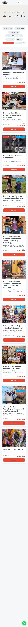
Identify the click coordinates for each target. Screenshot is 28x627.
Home (5, 12)
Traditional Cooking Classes (14, 35)
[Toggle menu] (24, 2)
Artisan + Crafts (8, 43)
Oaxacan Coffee (20, 28)
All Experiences (8, 28)
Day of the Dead (14, 32)
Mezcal (19, 39)
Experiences (12, 12)
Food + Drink (10, 39)
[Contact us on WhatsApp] (24, 623)
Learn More (14, 86)
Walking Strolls (20, 43)
